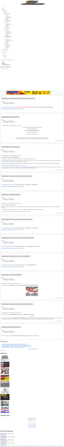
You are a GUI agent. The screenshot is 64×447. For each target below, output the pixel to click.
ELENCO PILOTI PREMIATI (21, 137)
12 (30, 424)
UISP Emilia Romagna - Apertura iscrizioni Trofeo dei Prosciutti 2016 (13, 347)
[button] (33, 10)
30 (35, 427)
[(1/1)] (32, 291)
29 (34, 427)
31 (28, 428)
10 (28, 424)
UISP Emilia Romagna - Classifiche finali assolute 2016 (11, 327)
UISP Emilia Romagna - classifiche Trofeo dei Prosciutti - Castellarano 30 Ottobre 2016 (16, 176)
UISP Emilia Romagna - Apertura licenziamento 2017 (11, 146)
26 (30, 427)
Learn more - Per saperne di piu (5, 66)
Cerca (1, 59)
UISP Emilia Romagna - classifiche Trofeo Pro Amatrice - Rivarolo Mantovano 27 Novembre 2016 (18, 98)
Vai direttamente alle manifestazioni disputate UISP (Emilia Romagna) (12, 108)
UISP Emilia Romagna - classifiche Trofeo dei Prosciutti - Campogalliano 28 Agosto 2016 (16, 346)
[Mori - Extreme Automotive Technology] (5, 367)
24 (28, 427)
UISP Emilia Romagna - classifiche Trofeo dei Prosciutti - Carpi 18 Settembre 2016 (16, 256)
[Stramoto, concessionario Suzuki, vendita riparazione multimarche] (5, 412)
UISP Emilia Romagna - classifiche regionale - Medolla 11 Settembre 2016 (14, 344)
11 (29, 424)
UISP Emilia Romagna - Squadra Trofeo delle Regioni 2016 (11, 274)
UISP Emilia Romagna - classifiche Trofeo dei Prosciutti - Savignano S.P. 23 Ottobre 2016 (17, 219)
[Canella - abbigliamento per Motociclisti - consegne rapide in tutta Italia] (5, 406)
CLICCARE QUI (32, 316)
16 (35, 424)
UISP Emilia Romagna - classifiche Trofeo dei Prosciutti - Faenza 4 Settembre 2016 (16, 345)
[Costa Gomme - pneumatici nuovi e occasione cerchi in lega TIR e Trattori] (5, 361)
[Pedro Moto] (28, 94)
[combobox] (8, 59)
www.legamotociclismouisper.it (59, 140)
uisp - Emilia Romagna (10, 102)
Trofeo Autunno (3, 438)
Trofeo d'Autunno (3, 435)
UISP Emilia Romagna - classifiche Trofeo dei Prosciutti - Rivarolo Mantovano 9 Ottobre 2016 (17, 237)
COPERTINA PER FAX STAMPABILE (8, 165)
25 (29, 427)
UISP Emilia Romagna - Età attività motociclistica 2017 (11, 194)
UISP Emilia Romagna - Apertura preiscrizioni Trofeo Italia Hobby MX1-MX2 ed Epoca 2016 (17, 304)
